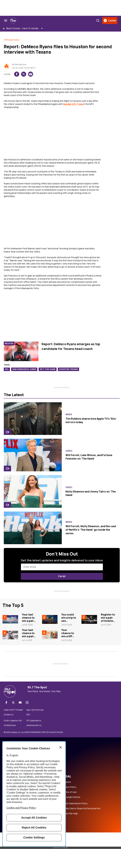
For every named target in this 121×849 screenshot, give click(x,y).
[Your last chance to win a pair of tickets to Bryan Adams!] (10, 634)
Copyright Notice (71, 797)
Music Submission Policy (74, 803)
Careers (66, 782)
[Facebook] (6, 702)
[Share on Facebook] (16, 74)
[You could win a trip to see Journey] (50, 619)
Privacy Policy (69, 787)
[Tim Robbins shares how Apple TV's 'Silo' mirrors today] (33, 418)
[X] (13, 702)
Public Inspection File (13, 721)
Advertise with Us (33, 725)
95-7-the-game (47, 369)
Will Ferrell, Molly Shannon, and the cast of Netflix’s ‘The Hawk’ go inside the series (91, 529)
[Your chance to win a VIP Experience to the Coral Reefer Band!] (50, 634)
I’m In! (61, 576)
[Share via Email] (30, 74)
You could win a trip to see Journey (68, 619)
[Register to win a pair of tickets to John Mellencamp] (89, 619)
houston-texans (68, 369)
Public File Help (70, 813)
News (17, 39)
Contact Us (8, 715)
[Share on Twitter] (23, 74)
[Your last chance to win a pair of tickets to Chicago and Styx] (10, 619)
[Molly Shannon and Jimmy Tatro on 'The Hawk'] (33, 491)
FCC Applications (33, 721)
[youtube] (20, 702)
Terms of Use (69, 792)
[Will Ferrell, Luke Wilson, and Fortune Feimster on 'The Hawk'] (33, 455)
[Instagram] (27, 702)
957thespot (9, 39)
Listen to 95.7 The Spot (13, 710)
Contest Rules (10, 725)
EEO (28, 715)
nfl (7, 369)
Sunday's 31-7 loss (73, 103)
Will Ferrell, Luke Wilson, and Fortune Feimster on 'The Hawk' (89, 456)
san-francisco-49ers (24, 369)
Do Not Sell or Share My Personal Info (81, 808)
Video (69, 451)
